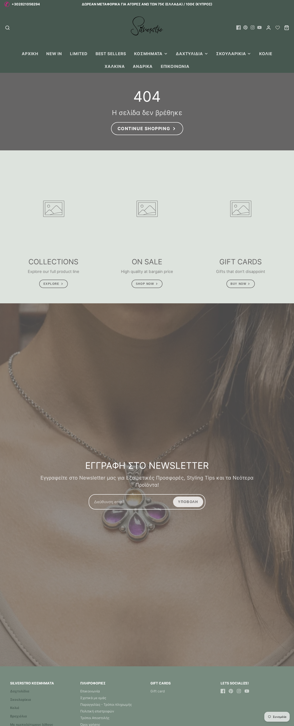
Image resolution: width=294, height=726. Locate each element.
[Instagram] (252, 27)
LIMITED (79, 53)
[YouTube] (259, 27)
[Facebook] (238, 27)
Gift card (157, 691)
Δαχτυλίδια (189, 53)
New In (54, 53)
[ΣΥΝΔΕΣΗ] (268, 27)
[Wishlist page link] (277, 27)
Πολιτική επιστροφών (97, 711)
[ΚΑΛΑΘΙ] (286, 27)
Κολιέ (265, 53)
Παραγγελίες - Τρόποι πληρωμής (106, 705)
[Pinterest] (245, 27)
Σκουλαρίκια (231, 53)
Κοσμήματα (148, 53)
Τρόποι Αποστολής (94, 718)
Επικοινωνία (175, 66)
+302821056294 (26, 4)
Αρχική (30, 53)
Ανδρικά (143, 66)
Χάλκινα (115, 66)
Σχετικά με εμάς (93, 698)
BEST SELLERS (111, 53)
